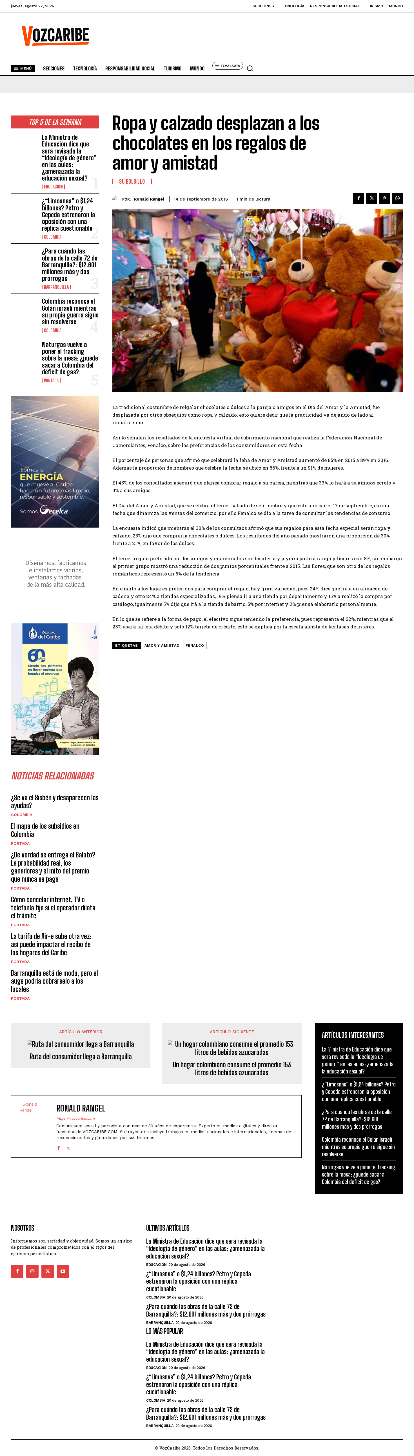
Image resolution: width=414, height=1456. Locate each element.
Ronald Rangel (149, 199)
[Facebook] (358, 198)
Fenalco (195, 645)
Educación (53, 186)
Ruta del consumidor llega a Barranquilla (81, 1057)
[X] (371, 198)
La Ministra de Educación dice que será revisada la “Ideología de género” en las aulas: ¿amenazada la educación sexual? (69, 158)
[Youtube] (63, 1271)
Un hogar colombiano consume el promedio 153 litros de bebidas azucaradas (232, 1069)
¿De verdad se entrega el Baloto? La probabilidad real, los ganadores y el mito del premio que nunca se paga (53, 867)
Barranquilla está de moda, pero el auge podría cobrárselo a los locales (54, 981)
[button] (250, 68)
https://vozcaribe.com (75, 1118)
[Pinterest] (384, 198)
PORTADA (51, 380)
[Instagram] (32, 1271)
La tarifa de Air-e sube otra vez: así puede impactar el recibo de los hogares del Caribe (51, 944)
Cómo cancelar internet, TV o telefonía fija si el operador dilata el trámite (53, 907)
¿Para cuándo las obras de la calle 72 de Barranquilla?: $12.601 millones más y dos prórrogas (69, 264)
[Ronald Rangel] (117, 199)
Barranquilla (56, 287)
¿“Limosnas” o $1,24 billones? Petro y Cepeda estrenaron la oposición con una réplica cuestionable (68, 214)
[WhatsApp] (397, 198)
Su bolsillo (132, 181)
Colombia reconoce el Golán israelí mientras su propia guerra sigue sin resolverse (70, 311)
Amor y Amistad (161, 645)
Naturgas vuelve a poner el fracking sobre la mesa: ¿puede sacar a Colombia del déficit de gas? (70, 358)
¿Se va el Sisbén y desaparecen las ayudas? (55, 801)
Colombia (52, 237)
